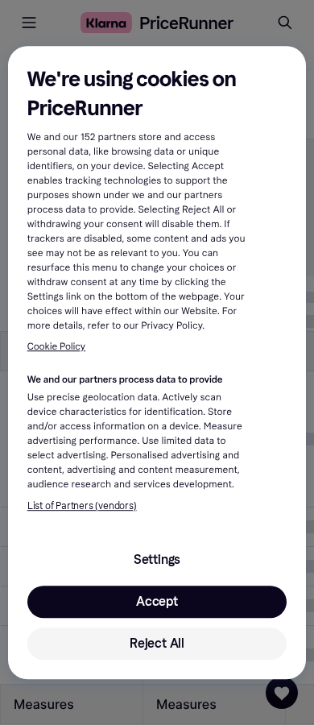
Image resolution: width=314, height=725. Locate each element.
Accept (157, 601)
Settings (157, 559)
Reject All (157, 643)
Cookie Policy (56, 347)
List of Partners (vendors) (82, 506)
